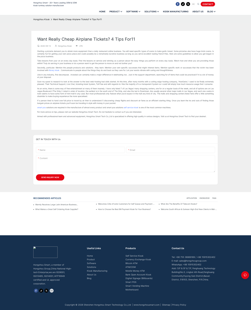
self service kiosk (131, 107)
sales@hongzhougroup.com (193, 260)
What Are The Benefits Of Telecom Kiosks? (179, 204)
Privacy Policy (179, 304)
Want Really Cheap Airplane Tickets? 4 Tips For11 (77, 19)
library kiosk (54, 70)
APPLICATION (192, 198)
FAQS (214, 198)
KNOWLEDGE (205, 198)
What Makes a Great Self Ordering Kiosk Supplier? (56, 209)
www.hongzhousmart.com (146, 304)
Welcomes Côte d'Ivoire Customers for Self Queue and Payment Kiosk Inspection (126, 204)
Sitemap (165, 304)
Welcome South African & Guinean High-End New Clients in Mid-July (189, 209)
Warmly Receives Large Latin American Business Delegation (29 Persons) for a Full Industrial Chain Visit (56, 204)
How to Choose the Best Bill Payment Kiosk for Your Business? (124, 209)
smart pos (41, 107)
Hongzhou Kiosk (41, 19)
